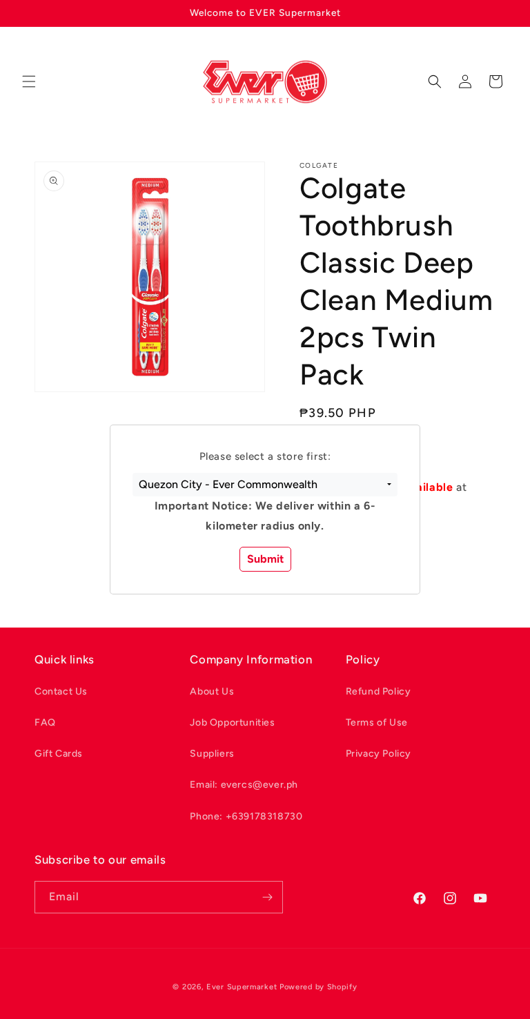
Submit (265, 558)
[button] (264, 484)
